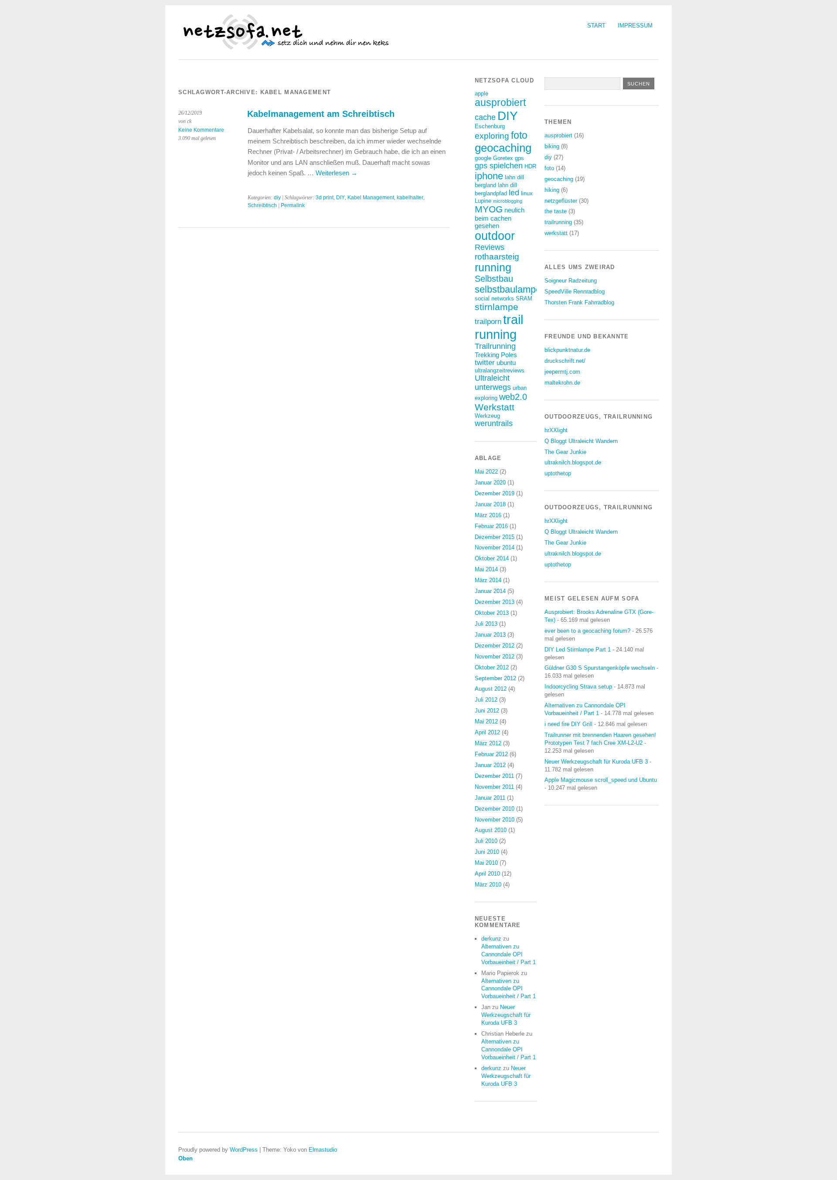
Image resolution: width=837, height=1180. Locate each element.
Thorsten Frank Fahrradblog (579, 302)
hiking (551, 190)
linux (527, 193)
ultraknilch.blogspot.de (572, 462)
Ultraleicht (492, 378)
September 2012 (495, 678)
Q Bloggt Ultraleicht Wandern (581, 441)
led (514, 192)
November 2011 (494, 787)
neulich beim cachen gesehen (499, 217)
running (493, 267)
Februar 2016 (491, 526)
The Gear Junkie (565, 452)
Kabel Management (370, 197)
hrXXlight (556, 430)
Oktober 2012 (492, 667)
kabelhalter (410, 197)
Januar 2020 (490, 482)
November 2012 (494, 656)
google (483, 158)
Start (596, 25)
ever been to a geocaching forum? (587, 631)
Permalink (293, 205)
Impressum (635, 25)
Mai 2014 (486, 569)
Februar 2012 (491, 754)
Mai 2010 (486, 862)
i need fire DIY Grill (568, 724)
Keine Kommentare (201, 130)
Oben (185, 1158)
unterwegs (493, 387)
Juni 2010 (487, 852)
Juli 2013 (486, 624)
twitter (485, 362)
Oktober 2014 (492, 558)
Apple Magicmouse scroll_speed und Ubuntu (600, 780)
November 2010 (494, 819)
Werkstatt (494, 407)
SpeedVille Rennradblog (574, 291)
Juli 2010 (486, 841)
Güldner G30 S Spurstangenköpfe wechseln (599, 668)
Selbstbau (494, 278)
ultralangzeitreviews (499, 370)
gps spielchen (499, 165)
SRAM (524, 298)
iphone (489, 176)
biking (551, 146)
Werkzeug (487, 416)
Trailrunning (495, 346)
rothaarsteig (497, 256)
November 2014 (494, 547)
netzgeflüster (560, 201)
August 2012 (491, 688)
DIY (340, 197)
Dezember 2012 (494, 645)
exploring (492, 135)
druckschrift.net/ (564, 361)
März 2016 (488, 515)
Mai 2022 (486, 471)
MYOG (489, 209)
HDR (530, 166)
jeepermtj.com (562, 371)
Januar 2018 (490, 504)
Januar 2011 (490, 798)
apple (481, 93)
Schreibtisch (262, 205)
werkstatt (556, 233)
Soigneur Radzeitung (570, 280)
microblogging (507, 201)
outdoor (495, 235)
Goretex (503, 158)
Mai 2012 (486, 721)
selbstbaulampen (510, 289)
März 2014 (488, 580)
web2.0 (513, 397)
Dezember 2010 (494, 808)
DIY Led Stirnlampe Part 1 (577, 649)
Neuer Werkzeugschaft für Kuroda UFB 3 (506, 1015)
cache (485, 117)
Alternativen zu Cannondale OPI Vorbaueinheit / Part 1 (508, 954)
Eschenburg (490, 126)
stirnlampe (496, 307)
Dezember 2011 (494, 776)
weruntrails (494, 423)
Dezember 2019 (494, 493)
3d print (324, 197)
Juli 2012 (486, 699)
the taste (555, 211)
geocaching (503, 147)
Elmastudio (323, 1149)
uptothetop (557, 473)
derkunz (491, 938)
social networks (494, 298)
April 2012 (487, 732)
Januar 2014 (490, 591)
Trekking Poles (496, 354)
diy (277, 197)
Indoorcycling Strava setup (578, 686)
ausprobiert (500, 102)
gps (519, 158)
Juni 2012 (487, 710)
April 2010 (487, 873)
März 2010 (488, 884)
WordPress (244, 1149)
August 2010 (491, 830)
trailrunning (558, 222)
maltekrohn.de (562, 382)
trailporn (488, 321)
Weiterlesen (336, 173)
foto (519, 135)
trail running (499, 326)
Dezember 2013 (494, 602)
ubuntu (506, 362)
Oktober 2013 (492, 613)
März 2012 (488, 743)
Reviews (489, 247)
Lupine (483, 201)
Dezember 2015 (494, 537)
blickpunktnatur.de (567, 350)
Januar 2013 (490, 634)
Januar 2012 (490, 765)
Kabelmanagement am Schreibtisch (321, 114)
